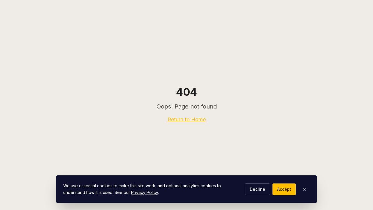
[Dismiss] (304, 189)
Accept (284, 189)
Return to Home (187, 119)
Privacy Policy (144, 192)
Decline (257, 189)
